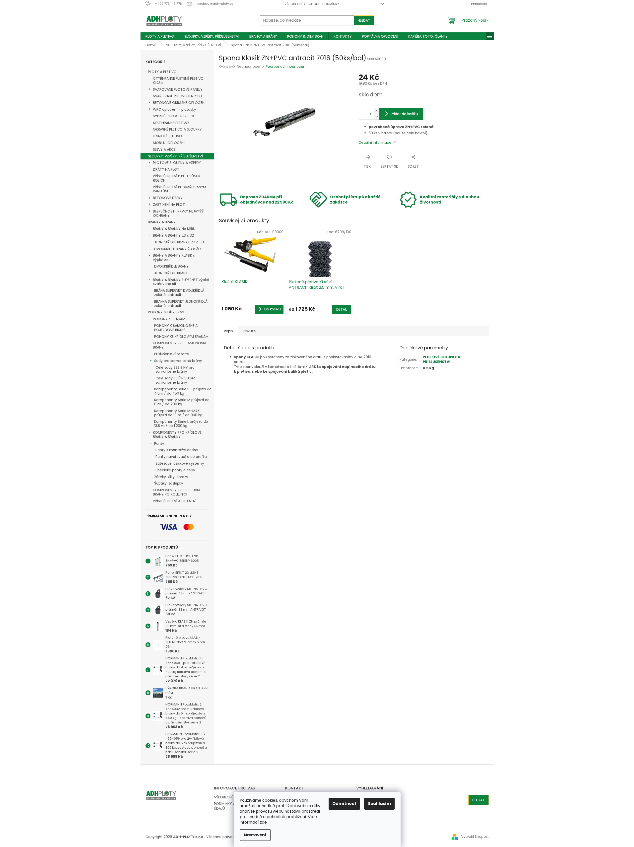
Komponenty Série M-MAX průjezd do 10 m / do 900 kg (178, 413)
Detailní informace (375, 142)
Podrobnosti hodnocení (286, 66)
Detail (341, 309)
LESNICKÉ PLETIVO (167, 136)
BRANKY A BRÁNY (162, 221)
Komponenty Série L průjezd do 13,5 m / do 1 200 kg (181, 423)
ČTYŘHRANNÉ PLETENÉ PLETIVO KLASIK (178, 80)
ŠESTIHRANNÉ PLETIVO (171, 122)
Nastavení (255, 835)
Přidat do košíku (404, 113)
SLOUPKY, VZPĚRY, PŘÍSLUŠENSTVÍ (175, 156)
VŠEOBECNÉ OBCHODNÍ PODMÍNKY (311, 3)
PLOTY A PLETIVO (162, 71)
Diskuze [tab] (249, 331)
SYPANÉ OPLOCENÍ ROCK (173, 116)
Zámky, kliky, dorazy (171, 476)
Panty (159, 443)
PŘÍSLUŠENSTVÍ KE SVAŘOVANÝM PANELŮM (179, 189)
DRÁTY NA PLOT (166, 169)
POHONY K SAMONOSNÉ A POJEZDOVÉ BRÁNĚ (176, 327)
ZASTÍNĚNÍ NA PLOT (169, 204)
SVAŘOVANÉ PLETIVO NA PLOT (178, 95)
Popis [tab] (228, 331)
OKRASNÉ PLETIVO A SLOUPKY (177, 129)
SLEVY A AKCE (164, 149)
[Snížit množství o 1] (376, 117)
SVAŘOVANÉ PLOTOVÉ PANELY (178, 89)
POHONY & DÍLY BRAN (166, 312)
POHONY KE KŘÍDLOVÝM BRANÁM (181, 336)
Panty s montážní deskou (177, 449)
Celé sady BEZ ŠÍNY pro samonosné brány (175, 369)
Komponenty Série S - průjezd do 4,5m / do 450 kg (182, 391)
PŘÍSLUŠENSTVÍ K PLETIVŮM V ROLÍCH (176, 178)
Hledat (364, 20)
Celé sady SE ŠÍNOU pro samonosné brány (175, 380)
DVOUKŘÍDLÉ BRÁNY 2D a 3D (177, 248)
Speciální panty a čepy (175, 470)
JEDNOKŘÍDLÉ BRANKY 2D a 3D (179, 242)
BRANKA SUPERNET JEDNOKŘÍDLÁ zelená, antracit (181, 303)
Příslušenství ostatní (171, 354)
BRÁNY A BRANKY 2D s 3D (173, 235)
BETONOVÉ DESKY (168, 197)
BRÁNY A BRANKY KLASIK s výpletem (174, 257)
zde (263, 822)
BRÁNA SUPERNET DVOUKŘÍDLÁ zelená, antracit (179, 292)
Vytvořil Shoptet (475, 836)
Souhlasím (379, 803)
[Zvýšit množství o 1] (376, 111)
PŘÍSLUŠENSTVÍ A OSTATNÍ (174, 500)
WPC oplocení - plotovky (174, 109)
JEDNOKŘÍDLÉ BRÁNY (171, 273)
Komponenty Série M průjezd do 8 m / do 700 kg (182, 402)
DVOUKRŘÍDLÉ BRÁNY (171, 266)
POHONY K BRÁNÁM (169, 318)
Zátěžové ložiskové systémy (179, 463)
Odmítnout (344, 803)
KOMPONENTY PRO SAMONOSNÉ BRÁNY (180, 345)
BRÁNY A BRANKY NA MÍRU (174, 228)
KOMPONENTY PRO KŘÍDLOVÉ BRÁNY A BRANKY (177, 434)
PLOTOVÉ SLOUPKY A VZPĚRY (177, 162)
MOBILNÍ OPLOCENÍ (169, 142)
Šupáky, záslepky (168, 483)
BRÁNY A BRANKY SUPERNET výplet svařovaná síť (181, 281)
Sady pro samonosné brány (178, 360)
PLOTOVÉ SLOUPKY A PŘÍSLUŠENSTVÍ (441, 359)
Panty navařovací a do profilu (181, 456)
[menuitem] (160, 36)
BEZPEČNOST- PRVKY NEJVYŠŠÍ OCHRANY (178, 213)
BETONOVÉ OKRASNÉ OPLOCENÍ (179, 102)
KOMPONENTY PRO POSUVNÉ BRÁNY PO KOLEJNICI (177, 492)
